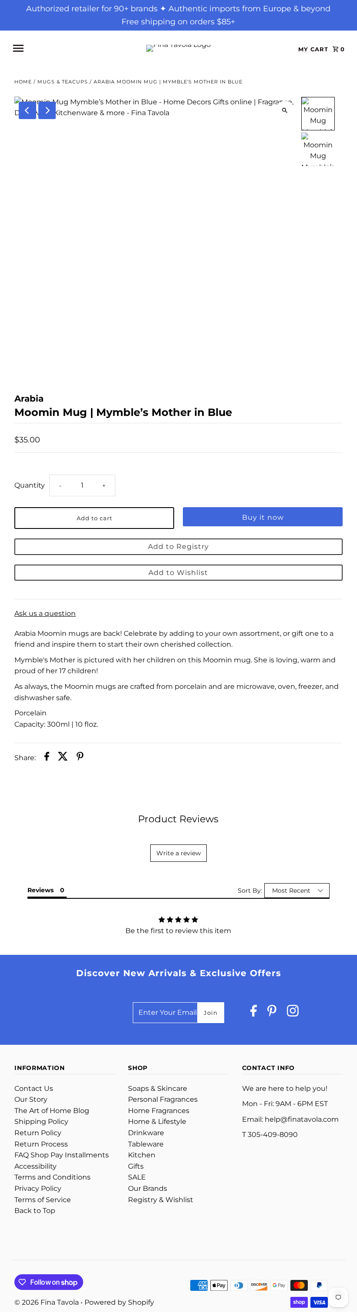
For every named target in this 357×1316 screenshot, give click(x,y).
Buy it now (263, 517)
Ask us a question (45, 613)
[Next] (47, 110)
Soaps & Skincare (157, 1088)
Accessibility (35, 1166)
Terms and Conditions (52, 1177)
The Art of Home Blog (51, 1111)
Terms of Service (42, 1200)
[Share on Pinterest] (80, 758)
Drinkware (146, 1133)
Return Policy (37, 1133)
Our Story (30, 1099)
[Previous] (27, 110)
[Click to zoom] (285, 110)
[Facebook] (253, 1013)
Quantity (29, 485)
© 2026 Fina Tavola (47, 1302)
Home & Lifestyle (157, 1121)
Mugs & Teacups (62, 82)
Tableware (146, 1144)
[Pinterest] (271, 1013)
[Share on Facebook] (46, 758)
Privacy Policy (37, 1188)
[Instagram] (293, 1013)
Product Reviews (178, 819)
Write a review (178, 853)
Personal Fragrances (163, 1099)
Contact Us (33, 1088)
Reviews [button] (40, 890)
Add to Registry (178, 546)
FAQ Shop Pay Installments (61, 1155)
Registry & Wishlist (160, 1200)
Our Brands (147, 1188)
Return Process (41, 1144)
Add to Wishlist (178, 572)
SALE (137, 1177)
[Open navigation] (70, 48)
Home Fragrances (158, 1111)
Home (23, 82)
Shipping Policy (41, 1121)
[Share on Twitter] (63, 758)
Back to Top (34, 1210)
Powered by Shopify (119, 1302)
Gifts (136, 1166)
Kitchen (141, 1155)
